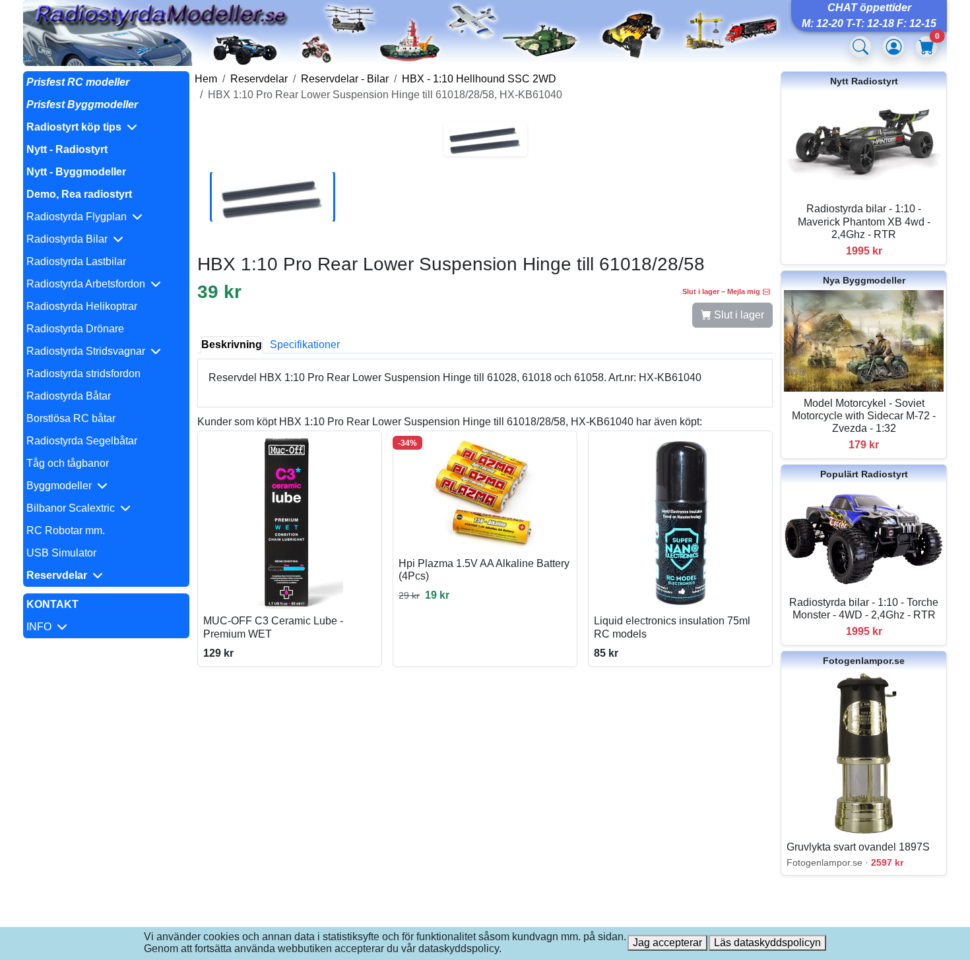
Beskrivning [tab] (231, 344)
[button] (106, 127)
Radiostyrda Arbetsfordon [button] (88, 283)
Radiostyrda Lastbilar (76, 261)
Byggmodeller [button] (61, 485)
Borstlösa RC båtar (70, 418)
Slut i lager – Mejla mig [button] (721, 291)
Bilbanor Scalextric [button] (73, 508)
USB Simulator (61, 552)
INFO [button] (41, 626)
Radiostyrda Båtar (68, 396)
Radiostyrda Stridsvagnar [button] (88, 351)
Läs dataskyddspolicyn (767, 942)
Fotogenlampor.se (864, 660)
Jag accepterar (667, 942)
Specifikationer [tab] (305, 344)
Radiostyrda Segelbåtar (81, 440)
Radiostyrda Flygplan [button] (79, 216)
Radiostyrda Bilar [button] (69, 239)
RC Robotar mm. (65, 530)
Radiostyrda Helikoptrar (81, 306)
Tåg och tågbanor (67, 463)
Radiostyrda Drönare (75, 328)
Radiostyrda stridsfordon (83, 373)
